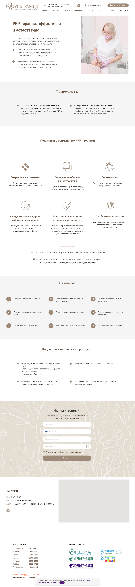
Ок (62, 582)
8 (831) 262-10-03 (94, 5)
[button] (118, 5)
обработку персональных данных (69, 452)
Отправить (67, 458)
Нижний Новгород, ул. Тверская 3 (60, 4)
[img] (81, 566)
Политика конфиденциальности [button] (25, 575)
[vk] (8, 510)
